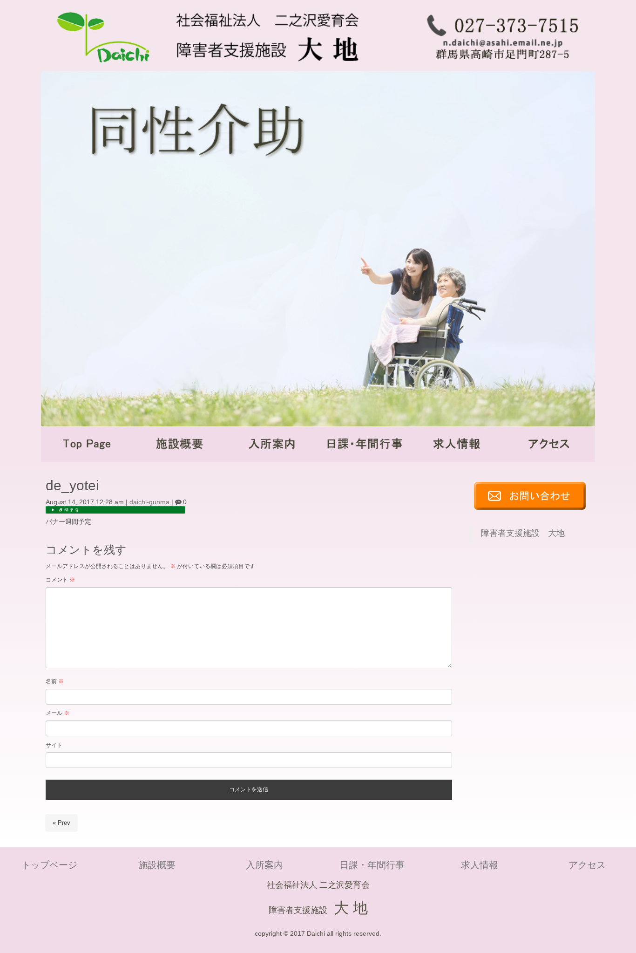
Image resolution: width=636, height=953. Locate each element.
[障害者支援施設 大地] (226, 67)
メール (57, 713)
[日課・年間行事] (364, 459)
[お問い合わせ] (530, 507)
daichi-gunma (149, 502)
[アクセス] (549, 459)
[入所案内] (272, 459)
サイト (54, 745)
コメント (60, 579)
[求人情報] (456, 459)
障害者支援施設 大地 (523, 533)
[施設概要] (179, 459)
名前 (55, 681)
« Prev (61, 822)
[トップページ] (87, 459)
